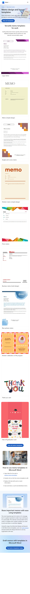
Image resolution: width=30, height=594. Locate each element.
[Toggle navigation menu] (28, 2)
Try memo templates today (15, 548)
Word (6, 2)
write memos (25, 528)
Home (3, 7)
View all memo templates (15, 445)
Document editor (11, 7)
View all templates (8, 21)
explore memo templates (10, 475)
